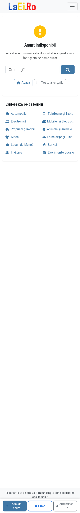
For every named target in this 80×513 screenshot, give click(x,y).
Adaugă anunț (16, 506)
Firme (41, 506)
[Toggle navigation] (72, 6)
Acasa (25, 82)
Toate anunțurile (51, 82)
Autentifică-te (66, 506)
